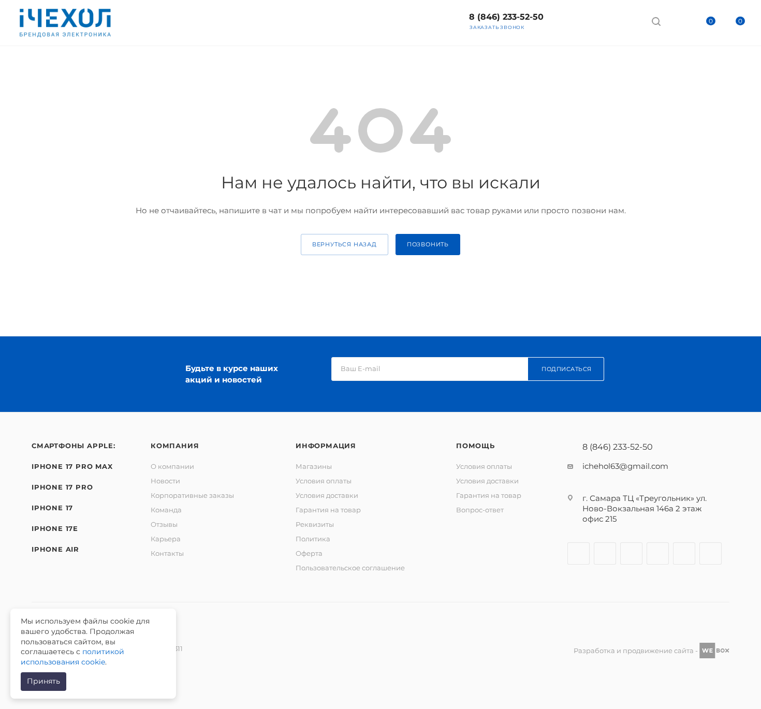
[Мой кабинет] (675, 23)
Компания (175, 445)
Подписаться (567, 369)
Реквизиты (315, 524)
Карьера (166, 539)
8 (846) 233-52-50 (506, 17)
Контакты (167, 553)
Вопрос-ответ (480, 510)
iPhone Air (55, 549)
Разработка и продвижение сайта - (636, 650)
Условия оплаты (324, 481)
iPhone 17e (55, 528)
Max (570, 20)
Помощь (475, 445)
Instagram (605, 553)
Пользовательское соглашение (350, 568)
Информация (326, 445)
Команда (166, 510)
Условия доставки (327, 495)
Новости (165, 481)
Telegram (598, 20)
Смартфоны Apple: (73, 445)
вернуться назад (344, 244)
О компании (172, 466)
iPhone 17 (52, 508)
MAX (710, 553)
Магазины (314, 466)
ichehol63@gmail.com (625, 466)
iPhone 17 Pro (62, 487)
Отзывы (164, 524)
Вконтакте (578, 553)
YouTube (658, 553)
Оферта (309, 553)
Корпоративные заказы (192, 495)
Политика (313, 539)
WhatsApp (625, 20)
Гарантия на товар (328, 510)
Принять (43, 681)
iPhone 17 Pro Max (72, 466)
